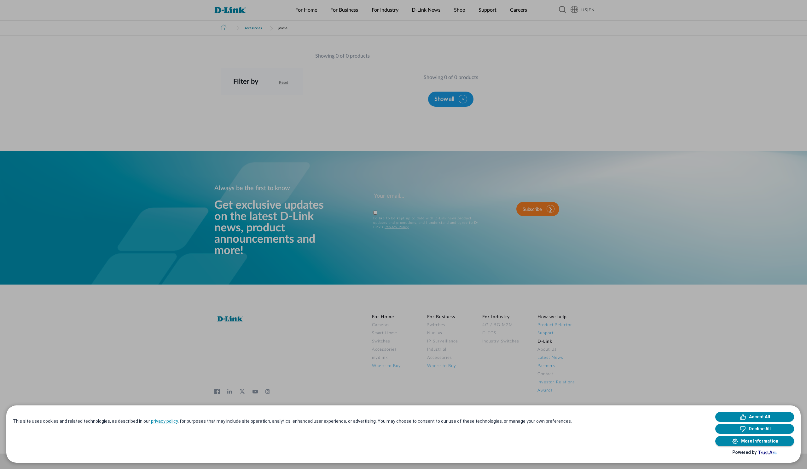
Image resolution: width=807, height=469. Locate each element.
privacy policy (164, 421)
